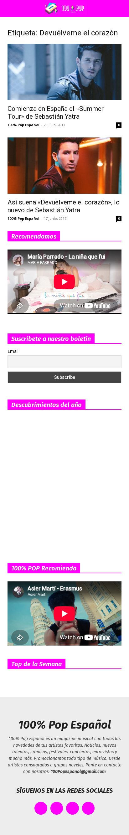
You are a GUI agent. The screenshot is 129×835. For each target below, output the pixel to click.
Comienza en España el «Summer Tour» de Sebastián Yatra (56, 112)
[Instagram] (72, 808)
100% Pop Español (23, 124)
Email (13, 351)
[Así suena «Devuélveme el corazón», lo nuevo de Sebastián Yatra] (64, 165)
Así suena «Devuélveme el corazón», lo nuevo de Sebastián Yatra (64, 206)
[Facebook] (40, 808)
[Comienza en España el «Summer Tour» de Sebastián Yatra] (64, 72)
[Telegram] (88, 808)
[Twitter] (56, 808)
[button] (11, 8)
